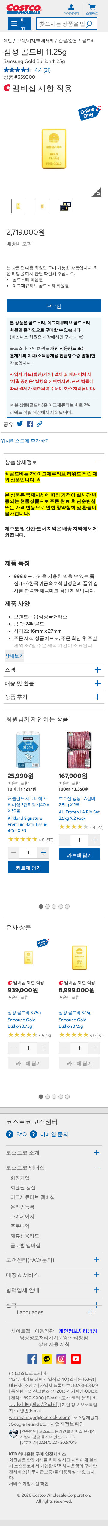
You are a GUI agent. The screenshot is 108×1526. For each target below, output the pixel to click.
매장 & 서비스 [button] (22, 1274)
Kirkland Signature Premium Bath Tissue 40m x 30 (27, 824)
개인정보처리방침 (78, 1331)
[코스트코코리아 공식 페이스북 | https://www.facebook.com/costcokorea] (32, 1361)
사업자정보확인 (67, 1424)
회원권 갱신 (23, 1187)
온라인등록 (22, 1207)
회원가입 (20, 1178)
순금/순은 (68, 40)
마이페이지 (22, 1216)
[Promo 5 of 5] (67, 907)
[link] (19, 424)
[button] (91, 23)
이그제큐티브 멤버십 (32, 1197)
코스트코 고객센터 (32, 1122)
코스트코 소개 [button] (23, 1152)
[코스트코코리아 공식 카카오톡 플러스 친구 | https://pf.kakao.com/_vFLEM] (47, 1361)
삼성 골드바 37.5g (75, 1012)
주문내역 (20, 1226)
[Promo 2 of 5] (47, 907)
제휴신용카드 (24, 1236)
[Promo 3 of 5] (54, 907)
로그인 (54, 306)
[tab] (54, 1152)
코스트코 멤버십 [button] (25, 1167)
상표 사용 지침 (54, 1344)
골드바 (88, 40)
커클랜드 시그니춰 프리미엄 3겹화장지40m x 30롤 (28, 804)
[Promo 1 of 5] (40, 907)
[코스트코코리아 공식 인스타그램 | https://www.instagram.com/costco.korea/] (61, 1361)
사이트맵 (20, 1331)
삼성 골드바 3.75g (24, 1012)
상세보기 (14, 656)
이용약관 (44, 1331)
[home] (24, 9)
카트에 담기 (28, 868)
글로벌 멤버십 (25, 1245)
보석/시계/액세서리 (35, 40)
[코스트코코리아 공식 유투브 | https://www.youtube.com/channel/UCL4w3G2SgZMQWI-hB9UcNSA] (76, 1361)
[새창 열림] (14, 1435)
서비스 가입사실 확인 (29, 1483)
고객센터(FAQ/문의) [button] (30, 1259)
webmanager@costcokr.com (39, 1417)
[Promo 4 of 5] (60, 907)
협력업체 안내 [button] (23, 1289)
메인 (8, 40)
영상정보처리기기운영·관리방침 (54, 1337)
